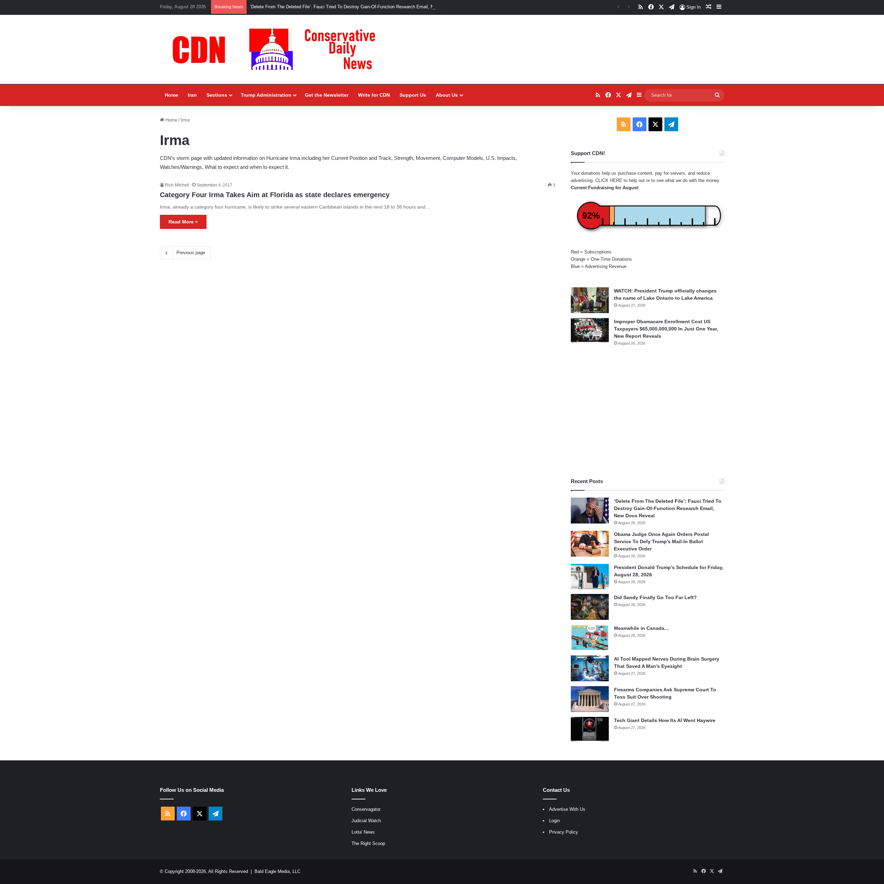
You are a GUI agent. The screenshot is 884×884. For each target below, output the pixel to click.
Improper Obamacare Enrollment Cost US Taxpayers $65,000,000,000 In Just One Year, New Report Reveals (666, 329)
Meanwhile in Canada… (641, 628)
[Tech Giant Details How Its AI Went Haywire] (590, 730)
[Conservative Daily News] (277, 49)
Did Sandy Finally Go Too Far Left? (655, 597)
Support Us (413, 95)
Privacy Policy (563, 832)
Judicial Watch (366, 820)
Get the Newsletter (326, 95)
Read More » (183, 221)
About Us (447, 95)
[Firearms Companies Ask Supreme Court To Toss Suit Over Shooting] (590, 699)
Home (171, 95)
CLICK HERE (608, 180)
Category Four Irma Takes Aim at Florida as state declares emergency (275, 195)
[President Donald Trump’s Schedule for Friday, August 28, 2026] (590, 576)
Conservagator (366, 809)
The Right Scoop (368, 843)
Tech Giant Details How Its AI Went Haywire (664, 720)
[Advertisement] (647, 412)
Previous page (190, 252)
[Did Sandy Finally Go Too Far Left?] (590, 607)
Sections (216, 95)
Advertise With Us (567, 809)
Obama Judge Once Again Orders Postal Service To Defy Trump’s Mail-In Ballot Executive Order (661, 541)
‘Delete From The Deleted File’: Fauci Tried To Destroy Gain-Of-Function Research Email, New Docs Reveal (358, 6)
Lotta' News (363, 832)
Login (554, 820)
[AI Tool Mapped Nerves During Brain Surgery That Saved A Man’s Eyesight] (590, 668)
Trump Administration (266, 95)
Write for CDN (374, 95)
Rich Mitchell (177, 185)
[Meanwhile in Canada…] (590, 638)
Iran (192, 95)
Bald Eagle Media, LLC (277, 871)
